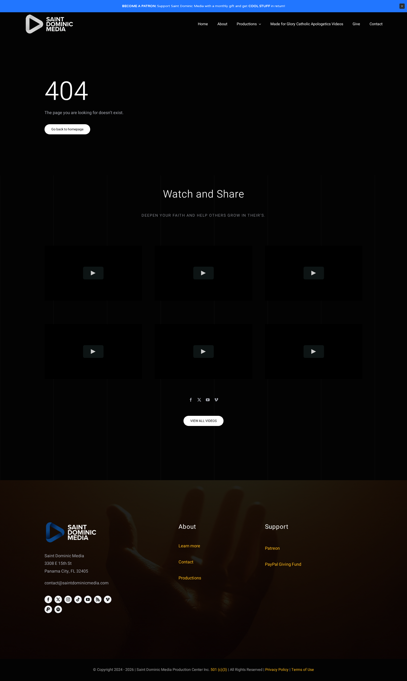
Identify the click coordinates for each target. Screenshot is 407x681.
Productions (190, 578)
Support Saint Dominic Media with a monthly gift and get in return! (203, 6)
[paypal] (48, 609)
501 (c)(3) (219, 670)
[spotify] (58, 609)
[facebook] (191, 400)
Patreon (272, 548)
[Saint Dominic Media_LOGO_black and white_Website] (49, 15)
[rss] (98, 599)
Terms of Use (302, 670)
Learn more (189, 546)
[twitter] (199, 400)
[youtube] (208, 400)
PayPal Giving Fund (283, 564)
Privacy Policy (277, 670)
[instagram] (68, 599)
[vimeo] (216, 400)
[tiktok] (78, 599)
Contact (186, 562)
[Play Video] (93, 273)
